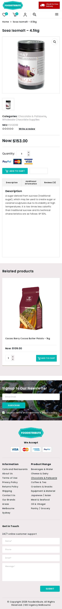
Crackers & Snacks (42, 486)
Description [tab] (12, 182)
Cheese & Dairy (39, 473)
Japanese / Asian (41, 495)
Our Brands (8, 499)
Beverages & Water (42, 469)
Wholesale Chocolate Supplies (20, 119)
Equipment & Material (43, 490)
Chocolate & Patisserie (32, 116)
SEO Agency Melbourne (37, 604)
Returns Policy (10, 486)
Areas (5, 504)
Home (5, 21)
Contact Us (8, 495)
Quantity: (8, 153)
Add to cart (17, 171)
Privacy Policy (10, 482)
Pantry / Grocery (40, 508)
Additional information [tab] (31, 182)
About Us (7, 473)
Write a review (27, 128)
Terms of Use (9, 477)
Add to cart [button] (48, 358)
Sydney (6, 512)
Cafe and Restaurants (15, 469)
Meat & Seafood (40, 499)
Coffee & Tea (38, 482)
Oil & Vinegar (38, 504)
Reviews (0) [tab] (50, 182)
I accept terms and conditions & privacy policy (31, 412)
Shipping (7, 490)
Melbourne (8, 508)
